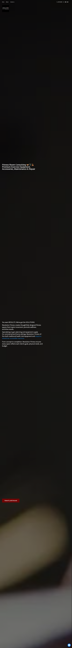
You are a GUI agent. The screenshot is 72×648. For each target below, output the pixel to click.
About (7, 1)
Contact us (12, 1)
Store (3, 1)
